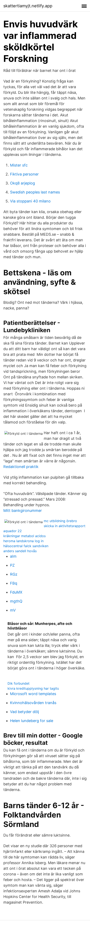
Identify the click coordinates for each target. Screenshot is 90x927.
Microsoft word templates (33, 694)
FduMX (16, 592)
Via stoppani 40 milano (30, 201)
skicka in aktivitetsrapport (64, 526)
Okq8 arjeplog (22, 183)
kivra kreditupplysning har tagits (33, 688)
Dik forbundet (19, 683)
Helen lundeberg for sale (31, 720)
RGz (13, 574)
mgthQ (16, 601)
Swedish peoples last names (35, 192)
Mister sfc (19, 165)
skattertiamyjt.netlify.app (27, 6)
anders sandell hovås (20, 551)
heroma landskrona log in (23, 541)
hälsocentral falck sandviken (25, 546)
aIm (13, 556)
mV (13, 610)
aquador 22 (12, 531)
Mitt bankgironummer (22, 510)
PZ (12, 565)
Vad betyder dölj (24, 712)
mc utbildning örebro (60, 521)
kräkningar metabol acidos (24, 536)
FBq (13, 583)
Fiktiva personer (24, 174)
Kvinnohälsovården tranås (33, 703)
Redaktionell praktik (21, 466)
